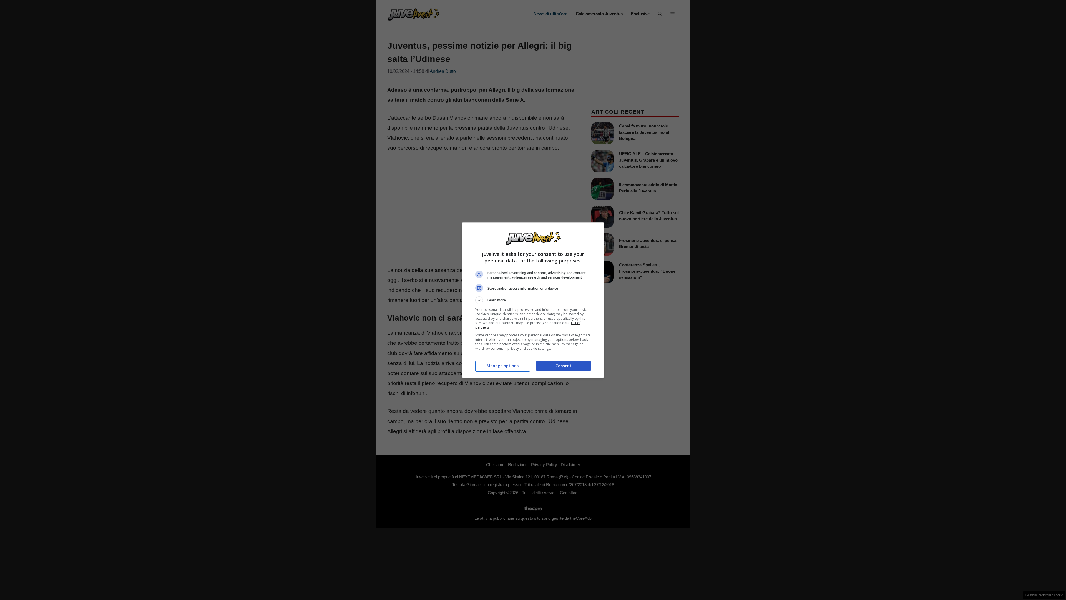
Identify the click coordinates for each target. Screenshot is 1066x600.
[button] (533, 300)
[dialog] (533, 300)
